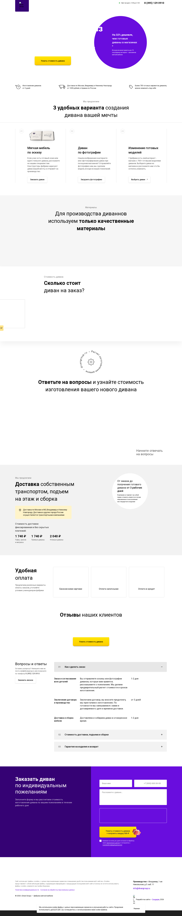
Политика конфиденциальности (27, 890)
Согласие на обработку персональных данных (57, 890)
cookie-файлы (57, 907)
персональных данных (113, 843)
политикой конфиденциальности (112, 845)
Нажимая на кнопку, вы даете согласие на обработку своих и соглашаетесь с (118, 843)
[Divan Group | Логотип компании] (22, 6)
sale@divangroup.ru (27, 671)
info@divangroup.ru (141, 888)
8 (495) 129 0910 (154, 2)
